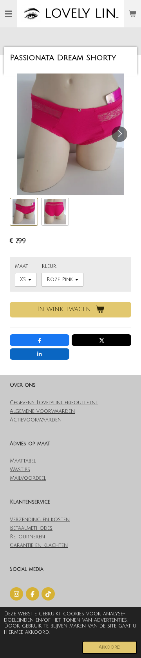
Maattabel (23, 461)
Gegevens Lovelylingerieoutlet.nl (54, 402)
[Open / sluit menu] (8, 13)
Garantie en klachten (39, 545)
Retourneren (27, 537)
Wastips (20, 469)
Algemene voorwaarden (42, 411)
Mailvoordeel (28, 478)
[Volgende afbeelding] (119, 134)
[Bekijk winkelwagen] (132, 13)
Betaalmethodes (31, 528)
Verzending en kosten (40, 519)
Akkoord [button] (110, 647)
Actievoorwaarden (35, 420)
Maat (21, 266)
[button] (24, 212)
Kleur (49, 266)
